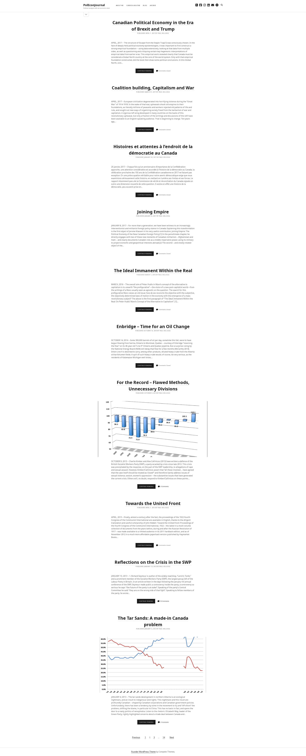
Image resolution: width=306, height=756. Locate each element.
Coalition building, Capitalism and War (153, 88)
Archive (153, 5)
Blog (145, 5)
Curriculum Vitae (133, 5)
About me (119, 5)
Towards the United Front (153, 503)
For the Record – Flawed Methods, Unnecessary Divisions (153, 429)
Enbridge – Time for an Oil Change (153, 326)
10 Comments (164, 601)
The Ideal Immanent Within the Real (153, 270)
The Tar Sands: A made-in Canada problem (153, 665)
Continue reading (145, 71)
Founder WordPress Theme (143, 751)
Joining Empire (153, 212)
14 (164, 737)
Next (172, 737)
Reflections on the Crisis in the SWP (153, 562)
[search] (222, 5)
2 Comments (164, 486)
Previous (136, 737)
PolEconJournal (94, 5)
